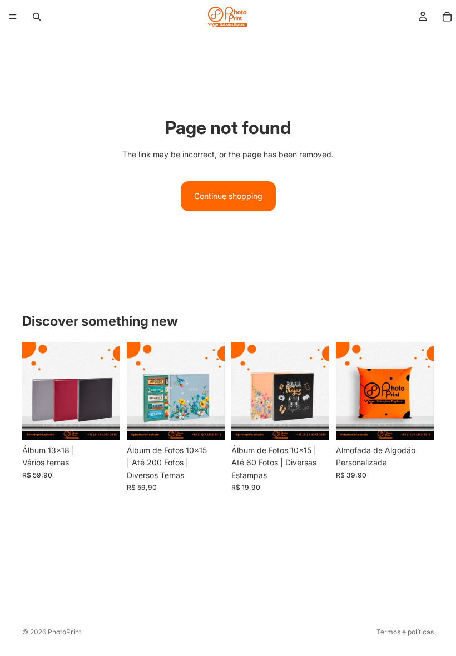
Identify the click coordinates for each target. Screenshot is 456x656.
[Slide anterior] (139, 391)
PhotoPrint (64, 632)
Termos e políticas (405, 632)
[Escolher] (207, 423)
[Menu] (13, 16)
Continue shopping (228, 196)
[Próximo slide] (212, 391)
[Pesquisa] (36, 16)
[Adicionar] (103, 423)
